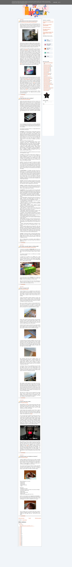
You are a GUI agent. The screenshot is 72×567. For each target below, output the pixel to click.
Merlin (31, 413)
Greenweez (26, 49)
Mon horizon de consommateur (26, 99)
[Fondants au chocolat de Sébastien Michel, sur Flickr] (30, 479)
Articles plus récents (21, 518)
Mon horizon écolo (33, 247)
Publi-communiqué (46, 81)
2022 (20, 529)
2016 (20, 535)
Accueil (30, 518)
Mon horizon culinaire (25, 457)
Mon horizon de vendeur (47, 80)
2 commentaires (23, 94)
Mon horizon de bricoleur (25, 289)
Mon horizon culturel (47, 68)
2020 (20, 531)
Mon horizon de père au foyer (48, 84)
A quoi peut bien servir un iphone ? (27, 98)
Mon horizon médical (47, 74)
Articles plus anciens (38, 518)
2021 (20, 530)
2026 (20, 523)
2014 (20, 537)
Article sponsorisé (46, 86)
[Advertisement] (48, 120)
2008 (20, 544)
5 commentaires (23, 397)
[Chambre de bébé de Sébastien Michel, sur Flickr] (30, 41)
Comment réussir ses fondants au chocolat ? (28, 456)
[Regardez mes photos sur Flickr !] (48, 102)
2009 (20, 543)
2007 (20, 545)
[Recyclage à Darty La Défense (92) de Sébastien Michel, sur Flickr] (30, 275)
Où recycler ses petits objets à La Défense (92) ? (29, 246)
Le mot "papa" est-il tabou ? (47, 27)
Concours (45, 75)
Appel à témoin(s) (46, 85)
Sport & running (46, 90)
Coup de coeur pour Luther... (25, 401)
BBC (27, 404)
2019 (20, 532)
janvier (21, 524)
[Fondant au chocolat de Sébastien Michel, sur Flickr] (30, 509)
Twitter (21, 63)
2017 (20, 534)
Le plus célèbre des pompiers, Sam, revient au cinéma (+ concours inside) (48, 33)
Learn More (55, 2)
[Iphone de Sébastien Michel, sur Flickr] (30, 122)
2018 (20, 533)
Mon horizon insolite (46, 67)
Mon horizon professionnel (47, 78)
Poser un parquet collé (24, 288)
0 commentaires (23, 284)
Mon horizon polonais (47, 69)
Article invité (45, 72)
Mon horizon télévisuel (25, 402)
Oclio (34, 82)
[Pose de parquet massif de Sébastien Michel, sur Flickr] (30, 317)
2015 (20, 536)
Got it (59, 2)
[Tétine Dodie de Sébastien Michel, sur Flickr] (30, 75)
